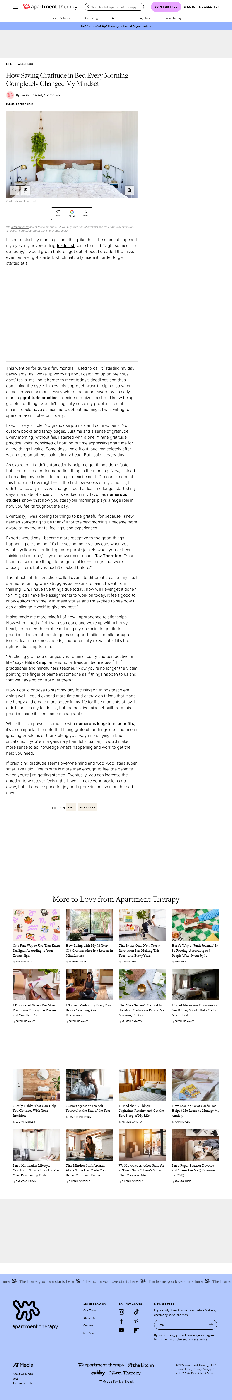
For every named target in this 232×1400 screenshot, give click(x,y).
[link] (36, 950)
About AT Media (23, 1373)
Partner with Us (22, 1383)
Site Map (88, 1333)
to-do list (66, 245)
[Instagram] (121, 1312)
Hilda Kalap (35, 662)
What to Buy (173, 18)
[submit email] (211, 1325)
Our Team (89, 1310)
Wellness (25, 64)
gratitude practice (40, 397)
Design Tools (143, 18)
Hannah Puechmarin (26, 201)
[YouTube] (121, 1330)
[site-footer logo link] (23, 1365)
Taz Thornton (108, 555)
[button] (129, 190)
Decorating (91, 18)
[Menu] (15, 7)
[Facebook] (121, 1321)
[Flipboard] (136, 1330)
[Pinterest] (136, 1321)
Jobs (15, 1378)
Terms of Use (172, 1339)
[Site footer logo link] (45, 1313)
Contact (88, 1325)
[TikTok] (136, 1312)
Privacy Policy (198, 1339)
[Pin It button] (25, 190)
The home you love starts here (37, 1281)
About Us (89, 1318)
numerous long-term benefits (105, 723)
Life (9, 64)
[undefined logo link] (50, 7)
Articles (116, 18)
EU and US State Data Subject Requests (197, 1371)
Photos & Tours (60, 18)
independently (20, 227)
